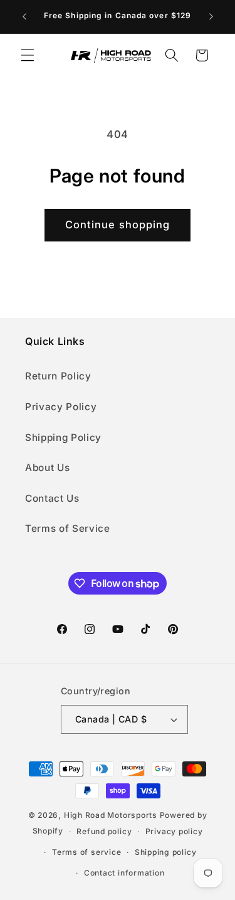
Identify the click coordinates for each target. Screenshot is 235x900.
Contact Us (52, 498)
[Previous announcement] (24, 17)
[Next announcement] (211, 17)
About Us (47, 468)
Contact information (124, 872)
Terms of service (86, 852)
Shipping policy (166, 852)
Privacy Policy (61, 407)
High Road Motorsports (110, 815)
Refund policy (104, 831)
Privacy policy (174, 831)
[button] (28, 55)
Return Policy (58, 376)
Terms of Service (67, 528)
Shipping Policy (63, 437)
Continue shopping (117, 224)
